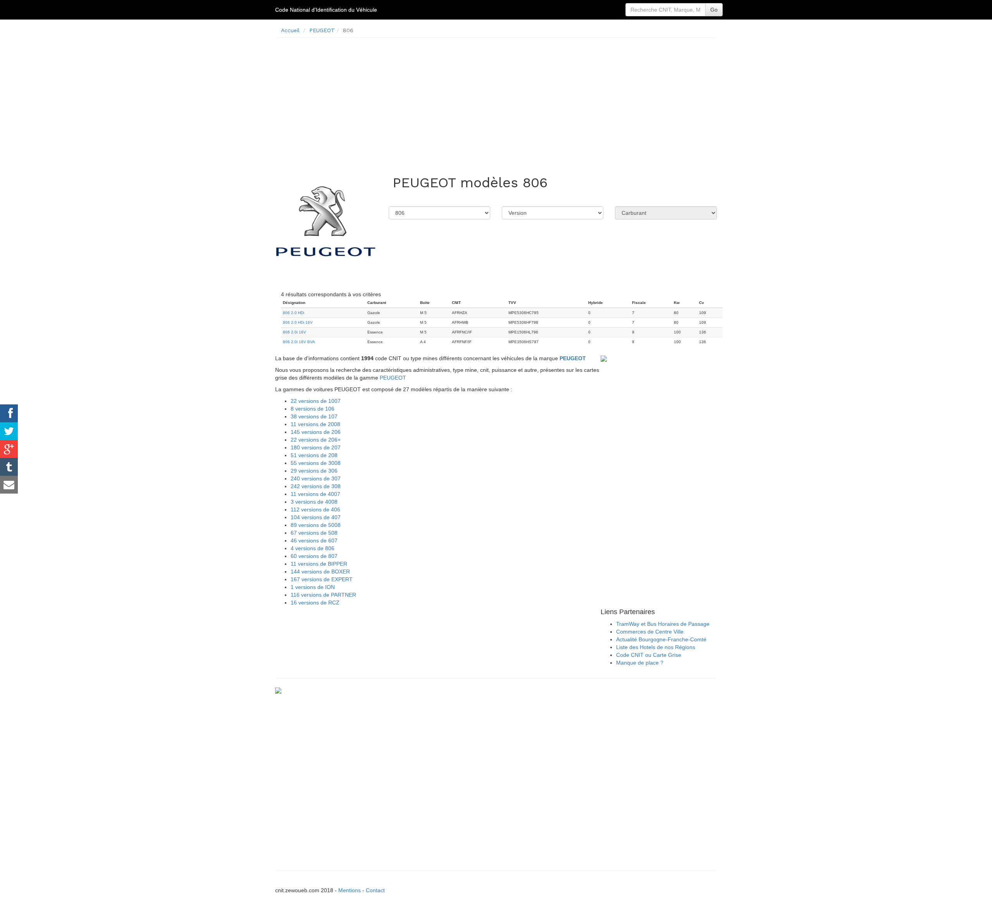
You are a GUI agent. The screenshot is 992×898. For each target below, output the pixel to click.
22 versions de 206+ (316, 440)
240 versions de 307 (316, 478)
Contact (375, 890)
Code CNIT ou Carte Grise (648, 655)
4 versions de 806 (312, 548)
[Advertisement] (496, 97)
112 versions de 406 (315, 509)
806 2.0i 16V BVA (299, 342)
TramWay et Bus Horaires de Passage (663, 624)
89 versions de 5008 (316, 525)
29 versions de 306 (314, 471)
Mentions (349, 890)
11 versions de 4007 (315, 494)
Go (714, 10)
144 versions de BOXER (320, 571)
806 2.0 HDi (293, 313)
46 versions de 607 (314, 540)
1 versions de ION (313, 587)
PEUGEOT (322, 30)
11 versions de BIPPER (319, 564)
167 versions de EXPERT (322, 579)
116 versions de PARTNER (323, 595)
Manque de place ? (639, 663)
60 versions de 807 (314, 556)
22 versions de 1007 (316, 401)
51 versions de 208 (314, 455)
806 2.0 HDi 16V (298, 322)
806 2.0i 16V (294, 332)
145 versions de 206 (316, 432)
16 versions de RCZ (315, 602)
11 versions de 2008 (315, 424)
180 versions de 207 (316, 447)
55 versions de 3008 (316, 463)
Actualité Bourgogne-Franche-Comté (661, 639)
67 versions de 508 (314, 533)
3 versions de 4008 (314, 502)
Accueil (290, 30)
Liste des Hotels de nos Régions (655, 647)
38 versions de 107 (314, 416)
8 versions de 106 (312, 409)
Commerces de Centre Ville (650, 632)
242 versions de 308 (316, 486)
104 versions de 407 (316, 517)
